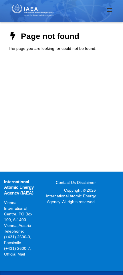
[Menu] (109, 10)
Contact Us (66, 182)
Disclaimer (86, 182)
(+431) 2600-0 (17, 237)
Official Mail (14, 254)
